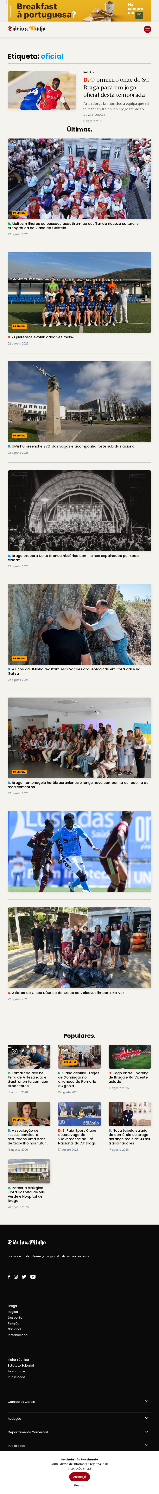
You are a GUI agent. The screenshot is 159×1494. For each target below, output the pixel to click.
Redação (14, 1418)
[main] (79, 631)
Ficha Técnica (18, 1359)
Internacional (18, 1335)
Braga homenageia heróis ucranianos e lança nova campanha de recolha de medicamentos (68, 702)
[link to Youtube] (33, 1277)
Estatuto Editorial (21, 1365)
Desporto (15, 1317)
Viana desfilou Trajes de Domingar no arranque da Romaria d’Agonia (78, 1052)
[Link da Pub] (79, 11)
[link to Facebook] (9, 1277)
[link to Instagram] (16, 1277)
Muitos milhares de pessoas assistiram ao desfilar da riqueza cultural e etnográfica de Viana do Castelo (76, 143)
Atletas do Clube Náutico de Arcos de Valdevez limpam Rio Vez (57, 909)
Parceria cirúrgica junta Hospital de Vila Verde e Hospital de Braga (26, 1166)
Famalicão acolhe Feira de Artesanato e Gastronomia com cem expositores (29, 1052)
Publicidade (16, 1377)
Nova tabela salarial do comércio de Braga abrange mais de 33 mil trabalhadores (127, 1111)
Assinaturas (16, 1371)
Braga (12, 1306)
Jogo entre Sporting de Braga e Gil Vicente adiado (130, 1049)
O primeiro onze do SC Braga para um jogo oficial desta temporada (55, 73)
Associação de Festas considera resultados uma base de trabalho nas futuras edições (28, 1111)
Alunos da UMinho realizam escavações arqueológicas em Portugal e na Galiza (70, 586)
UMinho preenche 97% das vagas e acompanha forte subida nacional (63, 363)
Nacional (14, 1329)
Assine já (79, 1477)
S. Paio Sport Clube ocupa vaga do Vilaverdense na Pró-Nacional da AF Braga (78, 1109)
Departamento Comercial (28, 1432)
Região (13, 1312)
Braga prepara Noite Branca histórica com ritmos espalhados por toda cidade (70, 472)
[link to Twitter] (24, 1277)
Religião (13, 1323)
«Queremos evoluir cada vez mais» (35, 254)
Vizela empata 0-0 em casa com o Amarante (43, 813)
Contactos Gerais (21, 1402)
